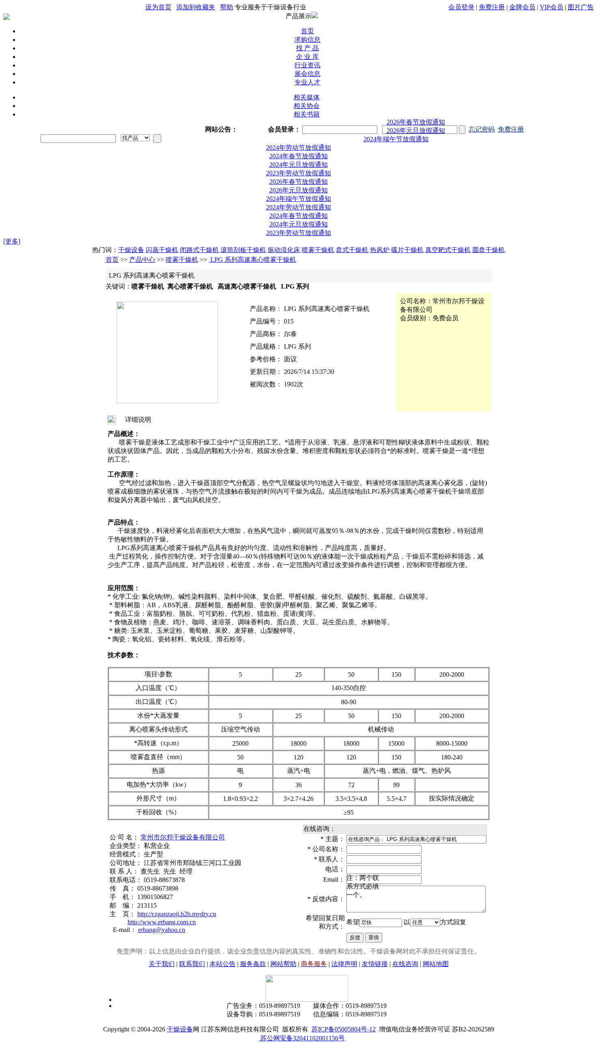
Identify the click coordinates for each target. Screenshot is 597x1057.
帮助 (226, 7)
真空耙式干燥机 (448, 247)
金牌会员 (522, 7)
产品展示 (298, 16)
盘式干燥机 (352, 247)
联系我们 (192, 961)
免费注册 (492, 7)
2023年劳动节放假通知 (298, 171)
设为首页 (158, 7)
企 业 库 (307, 56)
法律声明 (344, 961)
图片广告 (581, 7)
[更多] (11, 239)
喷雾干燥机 (318, 247)
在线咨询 (405, 961)
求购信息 (307, 39)
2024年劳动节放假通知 (395, 145)
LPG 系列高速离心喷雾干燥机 (252, 257)
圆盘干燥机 (488, 247)
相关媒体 (307, 97)
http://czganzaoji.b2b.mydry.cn (176, 911)
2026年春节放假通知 (298, 119)
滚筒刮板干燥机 (243, 247)
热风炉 (379, 247)
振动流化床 (284, 247)
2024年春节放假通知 (298, 154)
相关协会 (307, 105)
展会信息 (307, 73)
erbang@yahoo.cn (161, 927)
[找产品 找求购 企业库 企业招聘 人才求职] (135, 137)
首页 (307, 31)
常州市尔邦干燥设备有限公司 (183, 835)
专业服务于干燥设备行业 (270, 7)
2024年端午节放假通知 (415, 137)
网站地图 (436, 961)
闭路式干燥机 (199, 247)
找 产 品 (307, 48)
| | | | (521, 7)
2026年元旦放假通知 (416, 128)
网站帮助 (283, 961)
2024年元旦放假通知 (298, 162)
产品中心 (142, 257)
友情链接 (375, 961)
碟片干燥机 (407, 247)
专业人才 (307, 82)
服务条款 (253, 961)
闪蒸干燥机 (162, 247)
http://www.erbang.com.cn (162, 920)
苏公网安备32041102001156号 (302, 1036)
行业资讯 (307, 65)
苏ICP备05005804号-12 (343, 1027)
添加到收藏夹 (195, 7)
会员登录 (461, 7)
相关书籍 (307, 114)
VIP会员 (551, 7)
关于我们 (162, 961)
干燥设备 (131, 247)
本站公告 (223, 961)
